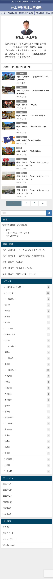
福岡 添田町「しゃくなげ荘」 (29, 140)
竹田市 (27, 340)
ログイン (6, 527)
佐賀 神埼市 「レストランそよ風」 (31, 115)
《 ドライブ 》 (26, 293)
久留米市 (27, 376)
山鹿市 (27, 364)
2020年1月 (7, 484)
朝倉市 (27, 406)
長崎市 (27, 447)
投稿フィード (8, 533)
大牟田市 (27, 394)
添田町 (27, 412)
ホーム (3, 13)
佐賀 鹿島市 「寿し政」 (27, 104)
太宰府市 (27, 400)
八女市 (27, 382)
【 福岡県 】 (27, 370)
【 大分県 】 (27, 329)
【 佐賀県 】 (27, 299)
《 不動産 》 (26, 459)
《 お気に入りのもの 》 (26, 287)
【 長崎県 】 (27, 423)
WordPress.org (9, 545)
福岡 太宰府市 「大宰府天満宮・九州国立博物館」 (25, 256)
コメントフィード (10, 539)
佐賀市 (27, 305)
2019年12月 (8, 490)
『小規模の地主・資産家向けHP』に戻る (20, 13)
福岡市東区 (27, 418)
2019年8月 (7, 514)
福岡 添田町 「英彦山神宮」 (29, 151)
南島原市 (27, 429)
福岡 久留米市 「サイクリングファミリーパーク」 (24, 250)
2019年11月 (7, 496)
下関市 (27, 352)
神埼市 (27, 311)
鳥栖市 (27, 317)
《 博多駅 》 (26, 471)
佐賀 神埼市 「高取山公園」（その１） (20, 274)
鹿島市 (27, 323)
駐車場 (27, 465)
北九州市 (27, 388)
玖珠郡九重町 (27, 334)
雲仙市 (27, 453)
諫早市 (27, 441)
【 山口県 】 (27, 346)
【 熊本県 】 (27, 358)
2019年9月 (7, 508)
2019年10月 (8, 502)
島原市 (27, 435)
